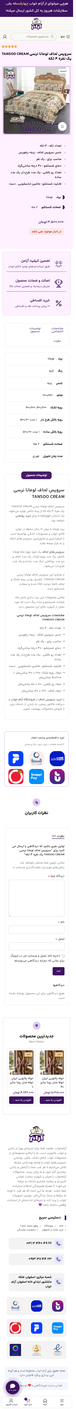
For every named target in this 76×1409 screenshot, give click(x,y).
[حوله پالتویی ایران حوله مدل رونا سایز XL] (52, 1062)
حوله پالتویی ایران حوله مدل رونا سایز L (22, 1082)
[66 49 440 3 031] (58, 1244)
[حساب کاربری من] (5, 37)
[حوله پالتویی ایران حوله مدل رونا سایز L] (21, 1062)
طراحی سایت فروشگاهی (48, 1385)
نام (61, 922)
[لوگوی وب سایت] (36, 23)
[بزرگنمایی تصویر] (62, 126)
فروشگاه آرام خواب (23, 699)
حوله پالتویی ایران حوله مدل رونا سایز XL (52, 1082)
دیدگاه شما (56, 876)
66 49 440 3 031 (39, 1243)
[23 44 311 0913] (58, 1259)
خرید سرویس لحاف (50, 699)
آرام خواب (41, 1371)
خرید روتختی (23, 516)
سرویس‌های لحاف (53, 552)
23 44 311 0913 (40, 1259)
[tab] (58, 836)
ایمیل (60, 939)
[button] (52, 1100)
